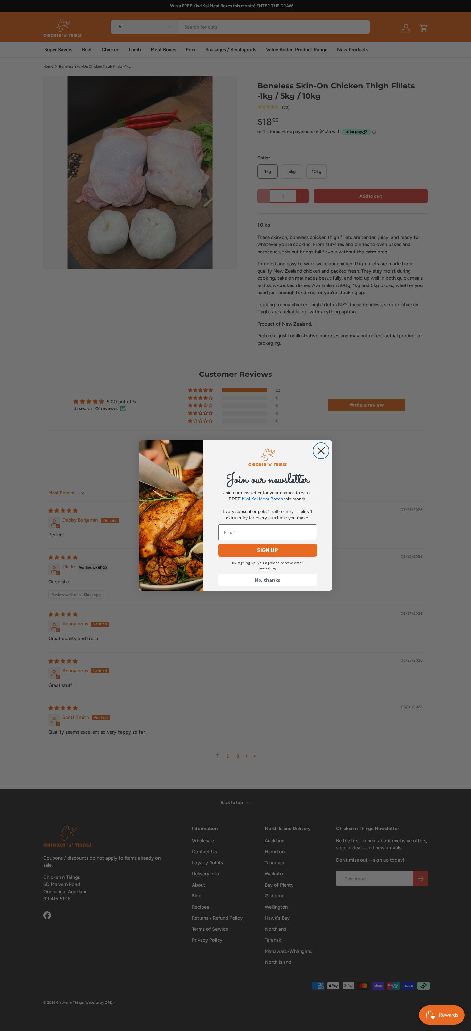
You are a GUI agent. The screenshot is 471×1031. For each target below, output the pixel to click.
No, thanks (267, 580)
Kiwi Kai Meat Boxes (262, 498)
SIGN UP (267, 550)
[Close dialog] (321, 451)
